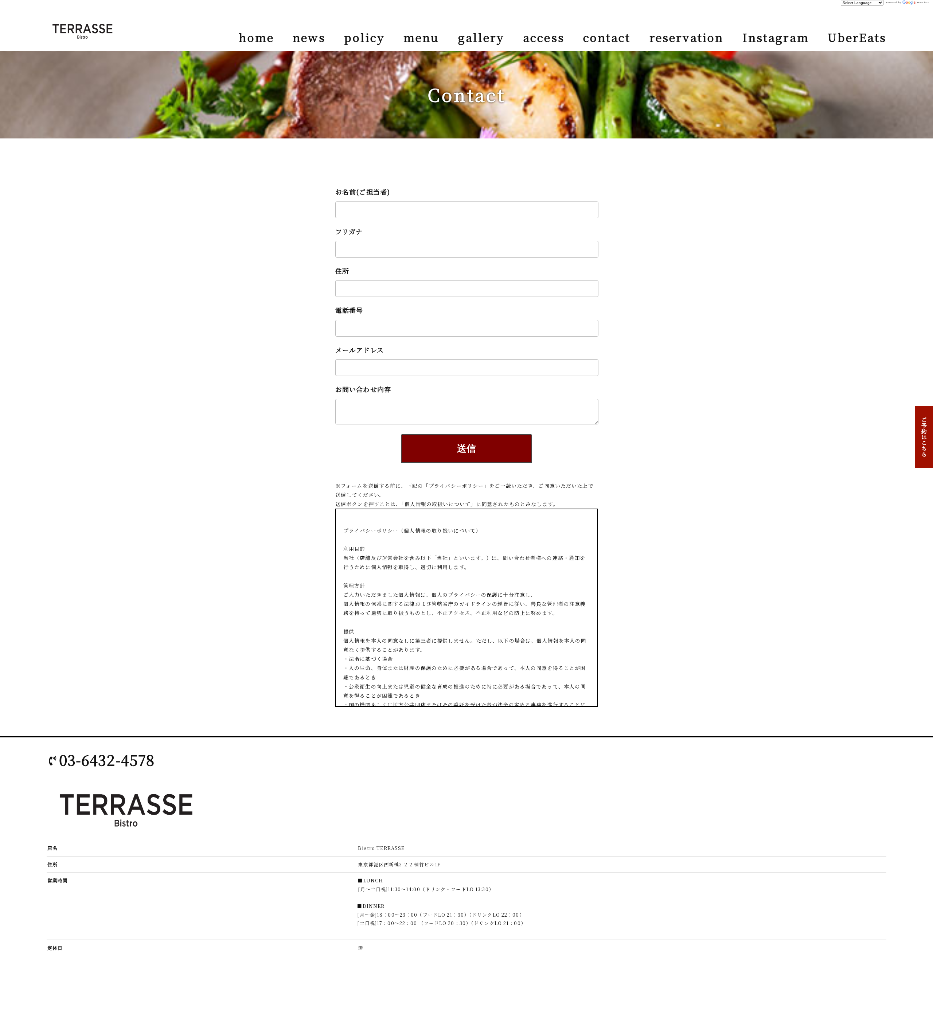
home (256, 37)
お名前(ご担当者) (362, 191)
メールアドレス (359, 349)
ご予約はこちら (924, 437)
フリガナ (349, 231)
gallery (481, 37)
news (309, 37)
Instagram (775, 37)
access (543, 37)
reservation (686, 37)
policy (364, 37)
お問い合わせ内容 (363, 389)
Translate (923, 2)
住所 (342, 270)
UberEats (857, 37)
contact (607, 37)
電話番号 (349, 310)
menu (421, 37)
